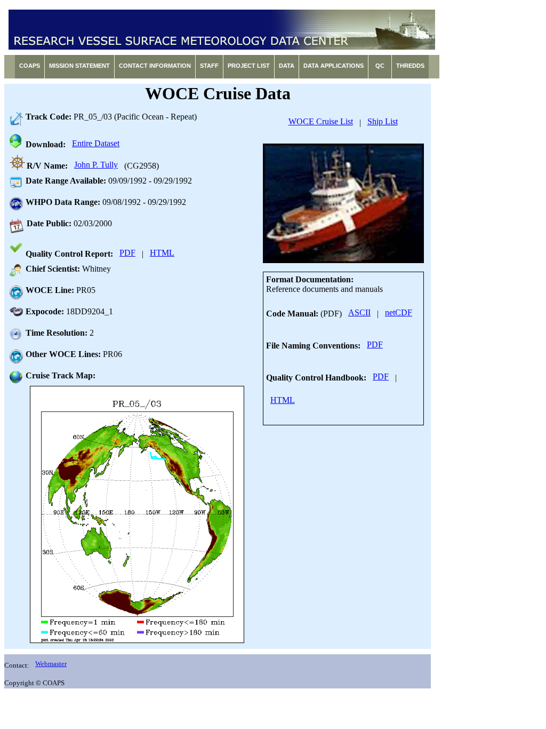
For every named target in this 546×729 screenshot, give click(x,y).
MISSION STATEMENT (79, 65)
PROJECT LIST (249, 65)
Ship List (382, 121)
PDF (127, 252)
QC (379, 65)
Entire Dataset (95, 143)
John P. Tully (96, 164)
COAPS (29, 65)
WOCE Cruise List (320, 121)
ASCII (359, 312)
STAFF (209, 65)
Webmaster (51, 664)
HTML (162, 252)
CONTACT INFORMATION (155, 65)
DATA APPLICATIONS (333, 65)
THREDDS (410, 65)
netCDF (398, 312)
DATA (286, 65)
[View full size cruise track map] (137, 514)
